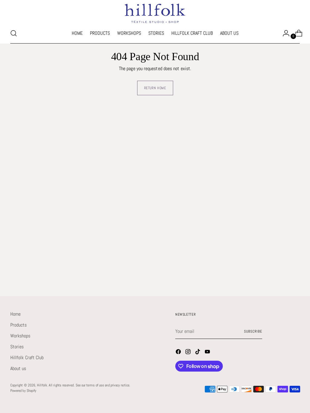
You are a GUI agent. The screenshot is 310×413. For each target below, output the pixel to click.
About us (18, 368)
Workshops (20, 336)
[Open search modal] (14, 33)
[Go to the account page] (284, 33)
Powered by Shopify (23, 390)
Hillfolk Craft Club (27, 357)
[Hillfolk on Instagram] (188, 353)
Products (18, 325)
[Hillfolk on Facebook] (179, 353)
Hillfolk (42, 385)
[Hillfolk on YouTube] (208, 353)
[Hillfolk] (155, 13)
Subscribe (253, 331)
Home (15, 314)
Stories (17, 346)
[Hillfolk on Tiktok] (198, 353)
